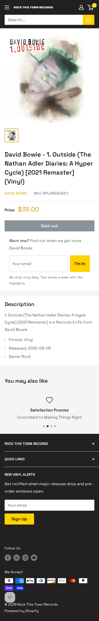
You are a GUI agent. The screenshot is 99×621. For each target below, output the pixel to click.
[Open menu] (7, 7)
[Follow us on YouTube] (34, 557)
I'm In (80, 263)
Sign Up (19, 519)
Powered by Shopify (22, 611)
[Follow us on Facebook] (8, 557)
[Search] (88, 20)
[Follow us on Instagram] (25, 557)
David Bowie (16, 193)
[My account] (81, 7)
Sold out (49, 225)
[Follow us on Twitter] (16, 557)
